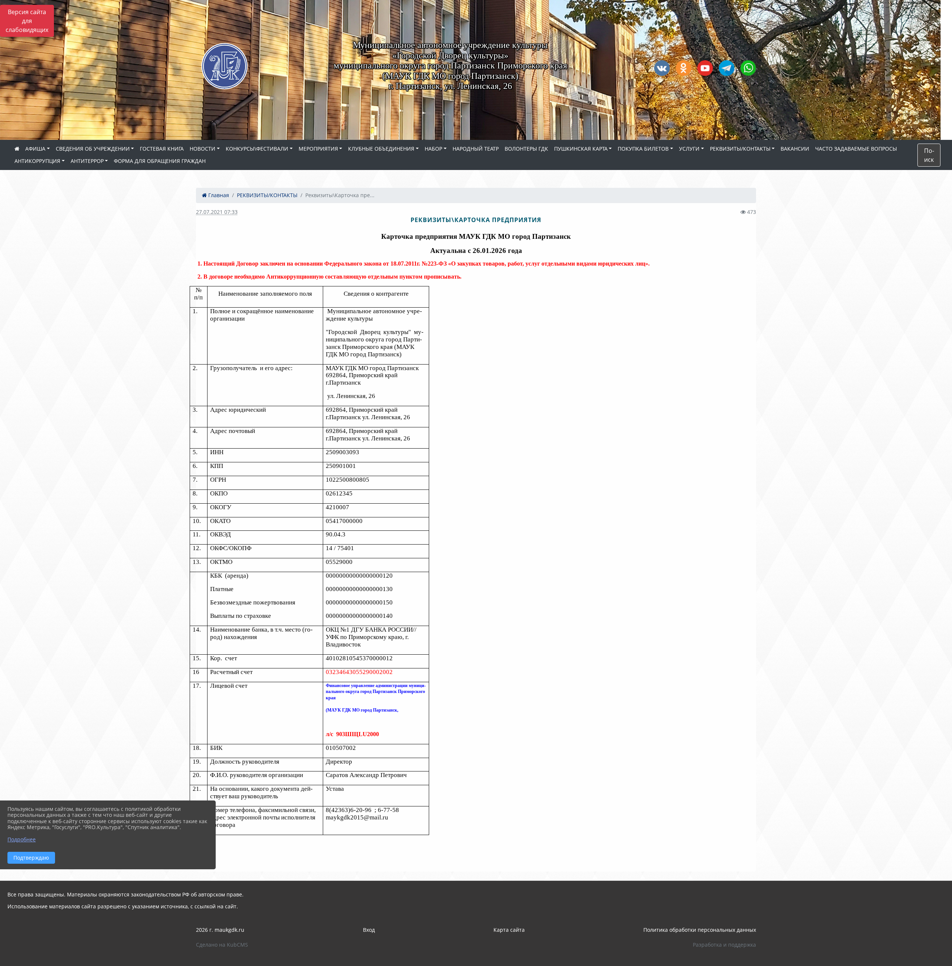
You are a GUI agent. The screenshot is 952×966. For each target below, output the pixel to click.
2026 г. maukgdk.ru (220, 929)
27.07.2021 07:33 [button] (217, 211)
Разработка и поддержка (724, 944)
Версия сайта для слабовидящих (27, 21)
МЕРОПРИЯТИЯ (318, 148)
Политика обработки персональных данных (699, 929)
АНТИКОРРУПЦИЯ (37, 160)
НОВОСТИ (202, 148)
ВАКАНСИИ (795, 148)
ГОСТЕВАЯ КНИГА (162, 148)
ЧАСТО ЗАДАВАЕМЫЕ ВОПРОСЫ (856, 148)
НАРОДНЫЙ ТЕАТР (476, 148)
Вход (369, 929)
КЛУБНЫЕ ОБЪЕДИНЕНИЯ (381, 148)
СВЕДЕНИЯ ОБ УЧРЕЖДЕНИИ (93, 148)
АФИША (35, 148)
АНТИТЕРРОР (87, 160)
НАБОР (433, 148)
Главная (218, 195)
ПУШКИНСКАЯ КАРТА (581, 148)
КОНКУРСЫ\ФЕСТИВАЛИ (257, 148)
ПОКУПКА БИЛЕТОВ (643, 148)
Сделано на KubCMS (222, 944)
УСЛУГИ (689, 148)
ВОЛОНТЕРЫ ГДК (526, 148)
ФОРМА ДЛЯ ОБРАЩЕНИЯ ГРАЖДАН (160, 160)
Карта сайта (509, 929)
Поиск (929, 155)
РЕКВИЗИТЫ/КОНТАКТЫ (740, 148)
